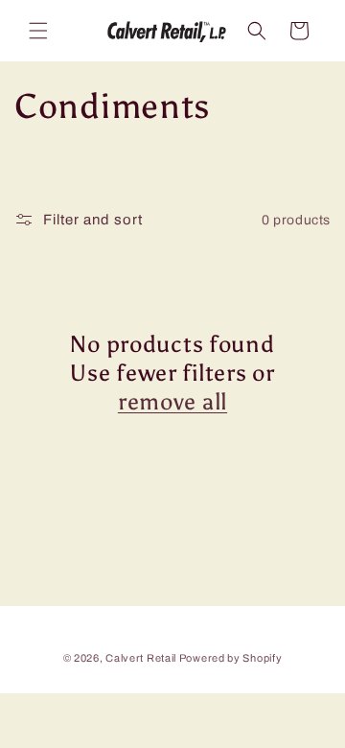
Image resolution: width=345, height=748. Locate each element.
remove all (172, 401)
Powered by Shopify (231, 658)
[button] (38, 31)
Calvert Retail (140, 658)
